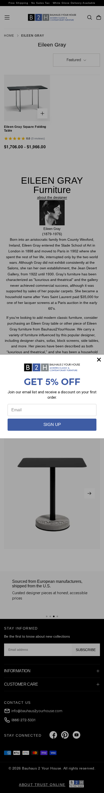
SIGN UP (52, 424)
